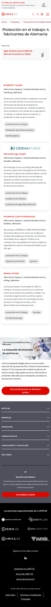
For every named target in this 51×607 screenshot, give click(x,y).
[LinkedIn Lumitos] (25, 558)
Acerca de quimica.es (25, 579)
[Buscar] (33, 14)
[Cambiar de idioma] (42, 14)
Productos (7, 427)
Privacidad (25, 599)
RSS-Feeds (7, 455)
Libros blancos (9, 436)
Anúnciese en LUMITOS (24, 568)
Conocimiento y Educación (15, 445)
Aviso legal (10, 594)
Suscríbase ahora (25, 494)
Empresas (6, 418)
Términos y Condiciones (30, 594)
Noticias (6, 408)
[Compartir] (37, 14)
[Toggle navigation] (47, 14)
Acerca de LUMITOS (24, 574)
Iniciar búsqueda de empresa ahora (25, 391)
